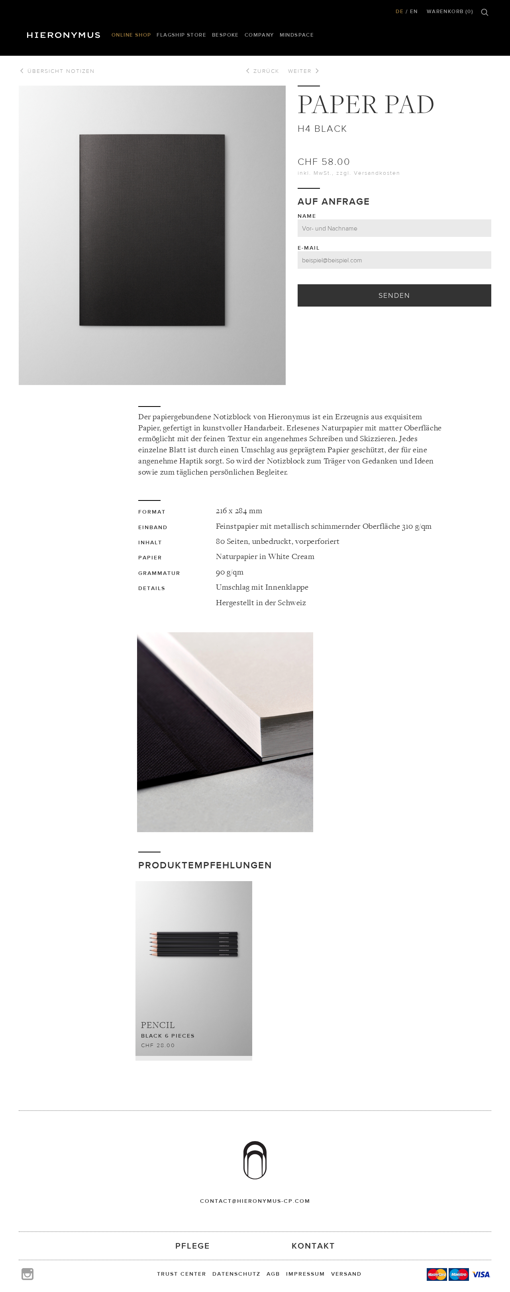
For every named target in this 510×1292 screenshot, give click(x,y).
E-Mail (309, 247)
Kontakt (313, 1245)
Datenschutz (236, 1273)
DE (400, 11)
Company (259, 35)
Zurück (265, 71)
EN (414, 11)
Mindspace (297, 35)
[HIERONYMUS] (65, 33)
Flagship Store (181, 35)
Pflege (192, 1245)
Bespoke (225, 35)
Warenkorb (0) (450, 11)
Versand (346, 1273)
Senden (394, 295)
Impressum (305, 1273)
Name (307, 216)
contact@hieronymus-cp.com (255, 1201)
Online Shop (131, 35)
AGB (273, 1273)
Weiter (301, 71)
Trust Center (181, 1273)
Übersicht (60, 71)
